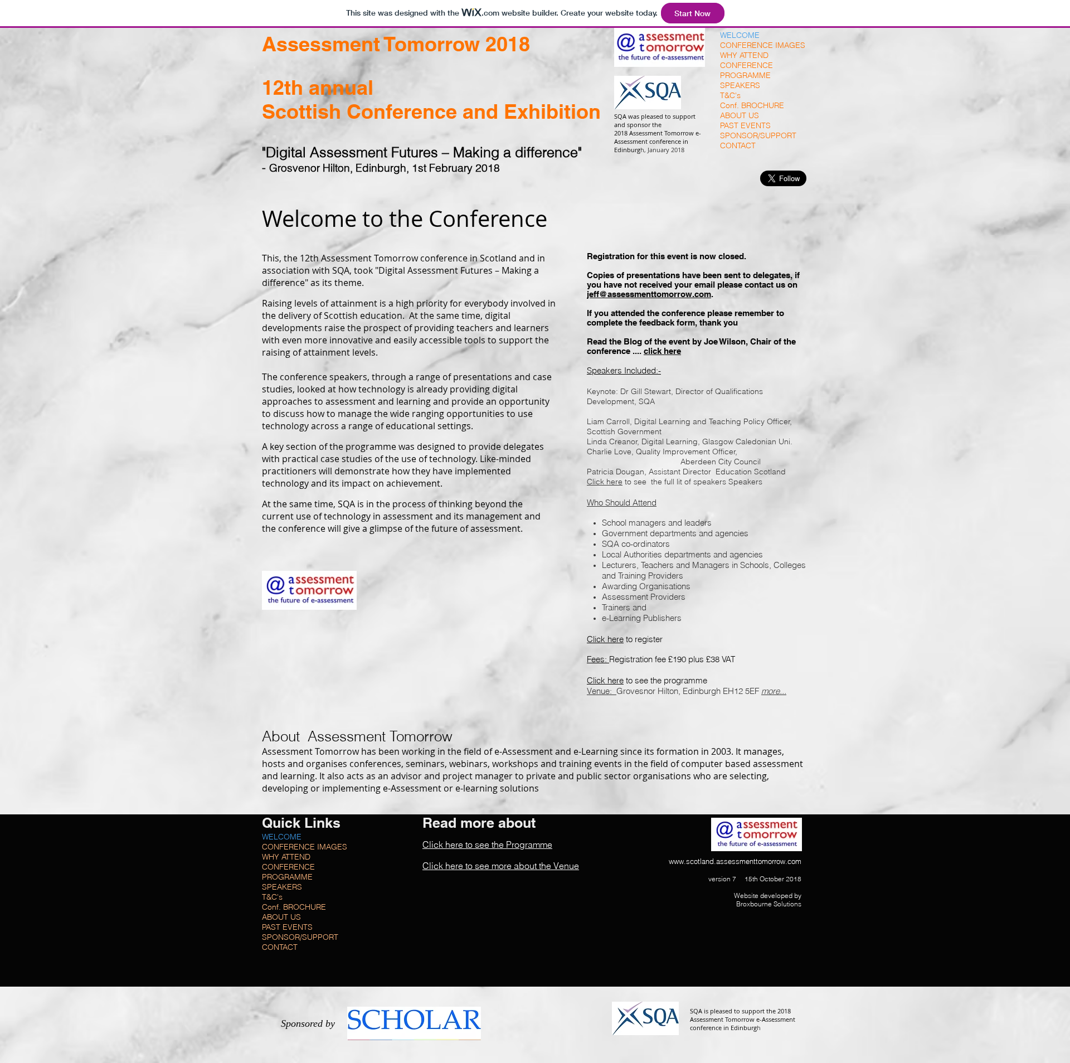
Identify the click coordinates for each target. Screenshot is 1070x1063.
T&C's (730, 95)
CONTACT (738, 145)
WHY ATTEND (744, 55)
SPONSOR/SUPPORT (758, 135)
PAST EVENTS (745, 125)
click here (662, 351)
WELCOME (740, 35)
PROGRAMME (745, 75)
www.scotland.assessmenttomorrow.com (735, 861)
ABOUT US (739, 115)
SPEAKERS (740, 85)
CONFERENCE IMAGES (762, 45)
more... (773, 691)
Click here (604, 482)
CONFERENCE (746, 65)
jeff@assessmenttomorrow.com (649, 294)
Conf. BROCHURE (752, 105)
